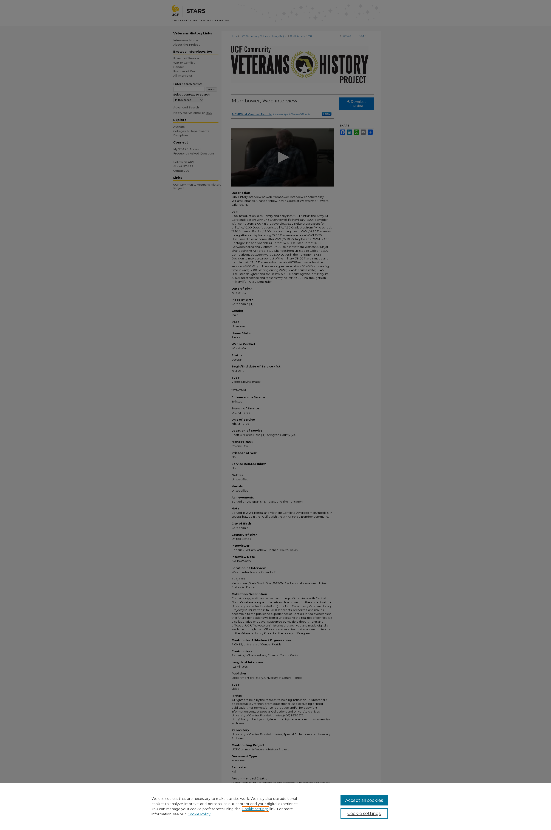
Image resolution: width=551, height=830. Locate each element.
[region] (275, 806)
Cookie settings (255, 809)
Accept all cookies (364, 800)
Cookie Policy (199, 814)
